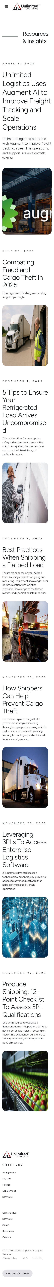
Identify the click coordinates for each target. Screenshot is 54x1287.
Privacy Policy (9, 1258)
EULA (25, 1258)
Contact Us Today (17, 1273)
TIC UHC (37, 1258)
